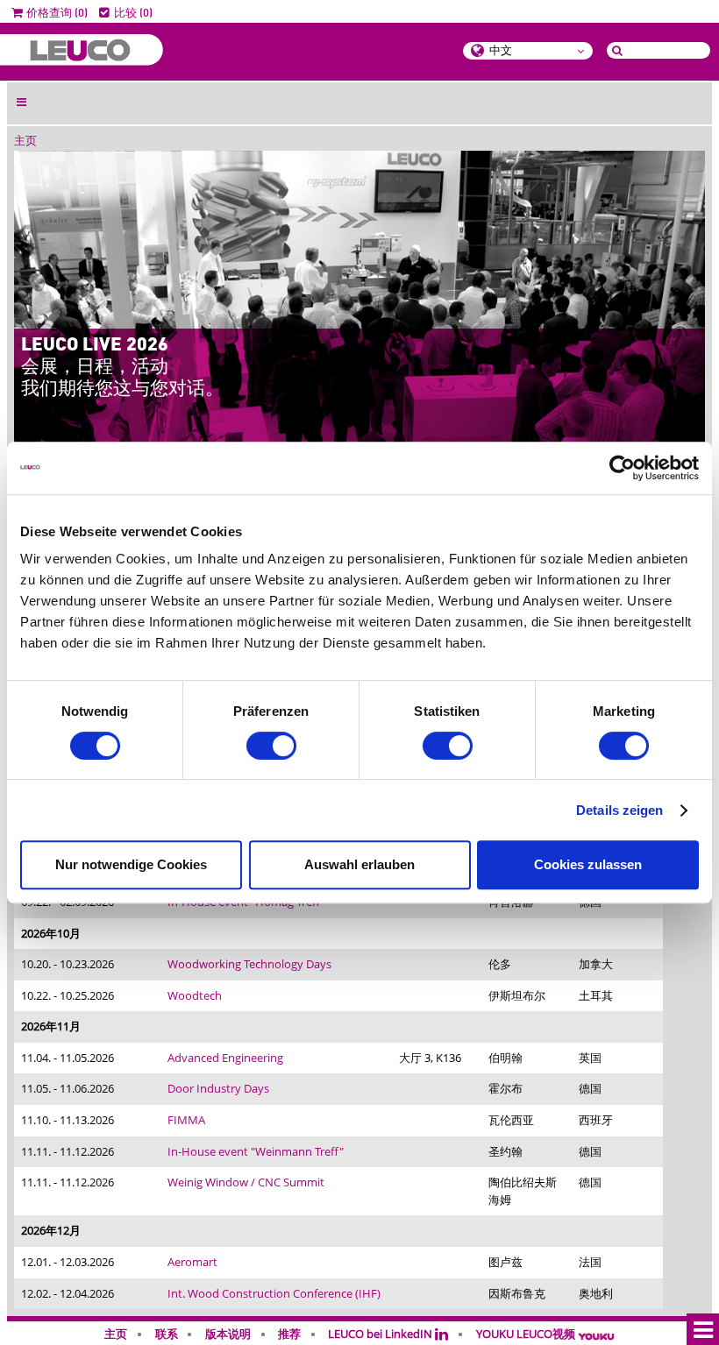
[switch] (271, 746)
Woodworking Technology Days (249, 964)
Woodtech (194, 995)
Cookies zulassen (588, 864)
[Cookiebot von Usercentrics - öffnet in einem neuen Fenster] (622, 468)
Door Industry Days (218, 1088)
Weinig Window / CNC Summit (245, 1182)
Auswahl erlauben (359, 864)
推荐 (289, 1333)
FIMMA (186, 1120)
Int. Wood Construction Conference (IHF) (274, 1293)
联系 (166, 1333)
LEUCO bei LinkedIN (381, 1333)
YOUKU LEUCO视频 (527, 1333)
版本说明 (228, 1333)
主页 (25, 141)
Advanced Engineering (225, 1057)
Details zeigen (619, 810)
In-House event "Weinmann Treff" (255, 1151)
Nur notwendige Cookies (131, 864)
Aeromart (192, 1262)
